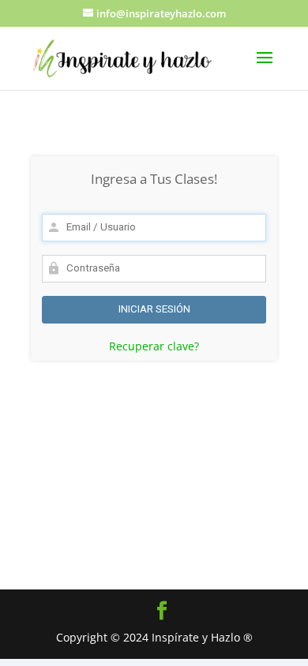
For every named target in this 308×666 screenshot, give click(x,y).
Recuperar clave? (154, 346)
